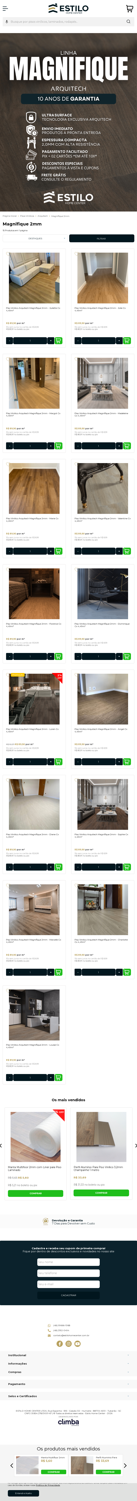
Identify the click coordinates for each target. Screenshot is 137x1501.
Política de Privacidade (48, 1485)
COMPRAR (54, 1472)
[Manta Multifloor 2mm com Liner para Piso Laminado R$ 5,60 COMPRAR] (27, 1473)
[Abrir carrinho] (129, 8)
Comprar (58, 340)
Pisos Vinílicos (27, 216)
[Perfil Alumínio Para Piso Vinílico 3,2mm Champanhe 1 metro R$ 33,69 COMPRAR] (82, 1473)
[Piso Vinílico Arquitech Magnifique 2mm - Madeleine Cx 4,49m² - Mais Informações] (103, 383)
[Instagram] (68, 1346)
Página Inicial (10, 216)
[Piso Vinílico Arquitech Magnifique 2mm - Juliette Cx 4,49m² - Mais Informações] (34, 278)
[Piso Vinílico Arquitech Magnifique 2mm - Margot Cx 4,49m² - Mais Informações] (34, 383)
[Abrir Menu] (5, 8)
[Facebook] (60, 1346)
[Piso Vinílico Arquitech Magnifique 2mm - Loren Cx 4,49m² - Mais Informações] (34, 699)
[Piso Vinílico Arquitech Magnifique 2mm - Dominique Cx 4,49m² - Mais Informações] (103, 594)
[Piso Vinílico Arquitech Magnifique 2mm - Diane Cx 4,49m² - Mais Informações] (34, 804)
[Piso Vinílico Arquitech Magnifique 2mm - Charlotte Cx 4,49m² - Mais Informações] (103, 910)
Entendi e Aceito (23, 1493)
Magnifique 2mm (60, 216)
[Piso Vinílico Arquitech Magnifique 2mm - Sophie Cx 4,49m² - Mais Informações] (103, 804)
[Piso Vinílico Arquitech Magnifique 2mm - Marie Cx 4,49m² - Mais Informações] (34, 488)
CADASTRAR (68, 1295)
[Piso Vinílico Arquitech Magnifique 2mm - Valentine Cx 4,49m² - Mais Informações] (103, 488)
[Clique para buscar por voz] (7, 22)
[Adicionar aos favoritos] (8, 254)
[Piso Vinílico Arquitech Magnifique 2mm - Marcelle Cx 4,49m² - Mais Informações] (34, 910)
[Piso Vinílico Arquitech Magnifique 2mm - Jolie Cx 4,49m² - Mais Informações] (103, 278)
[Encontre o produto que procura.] (128, 22)
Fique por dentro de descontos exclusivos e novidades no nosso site (68, 1251)
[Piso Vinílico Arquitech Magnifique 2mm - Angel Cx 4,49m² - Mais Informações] (103, 699)
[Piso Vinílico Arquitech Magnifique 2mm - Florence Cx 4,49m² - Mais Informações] (34, 594)
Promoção (17, 674)
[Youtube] (77, 1346)
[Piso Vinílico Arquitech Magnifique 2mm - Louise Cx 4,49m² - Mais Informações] (34, 1015)
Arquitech (43, 216)
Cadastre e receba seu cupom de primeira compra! (68, 1248)
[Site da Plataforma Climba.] (68, 1421)
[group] (68, 1221)
